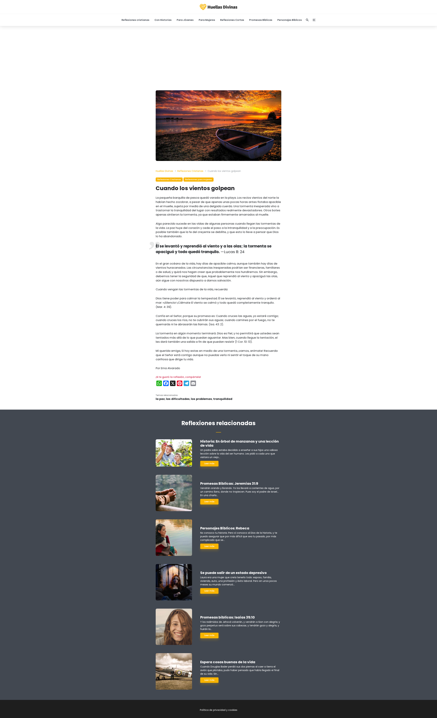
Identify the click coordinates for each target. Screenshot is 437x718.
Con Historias (163, 20)
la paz (160, 399)
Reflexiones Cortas (232, 20)
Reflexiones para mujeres (198, 179)
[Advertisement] (218, 58)
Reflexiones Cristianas (169, 179)
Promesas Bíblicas (260, 20)
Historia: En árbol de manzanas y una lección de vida (239, 443)
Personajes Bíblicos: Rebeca (224, 528)
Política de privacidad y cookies (218, 710)
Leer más (209, 463)
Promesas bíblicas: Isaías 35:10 (227, 617)
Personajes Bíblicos (289, 20)
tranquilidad (222, 399)
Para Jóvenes (185, 20)
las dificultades (178, 399)
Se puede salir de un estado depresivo (233, 573)
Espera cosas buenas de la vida (227, 662)
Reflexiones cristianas (135, 20)
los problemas (201, 399)
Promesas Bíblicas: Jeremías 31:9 (229, 483)
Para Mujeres (207, 20)
